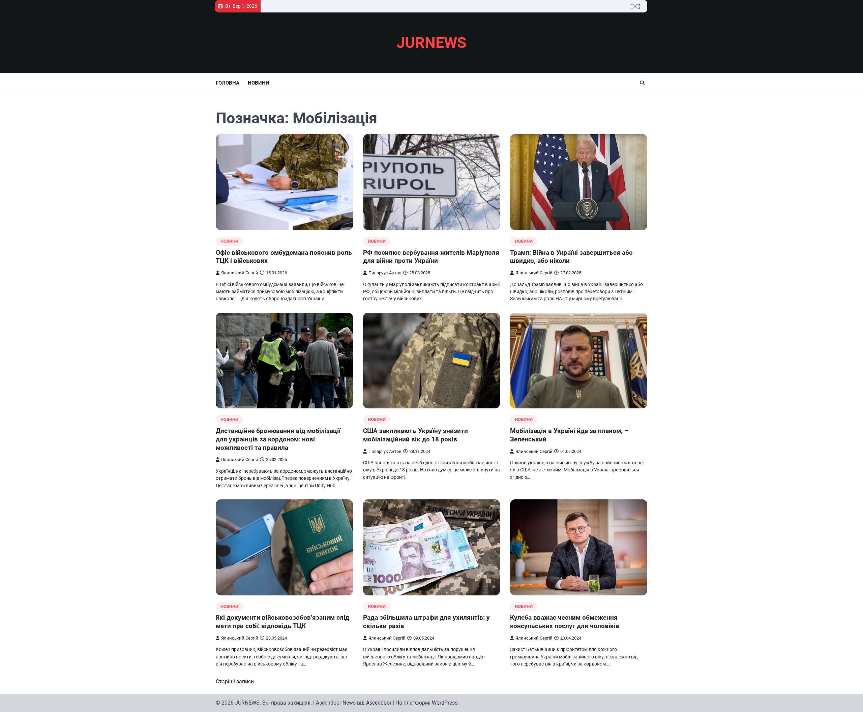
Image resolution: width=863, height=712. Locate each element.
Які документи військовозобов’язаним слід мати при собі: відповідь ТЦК (282, 622)
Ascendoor (378, 703)
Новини (258, 83)
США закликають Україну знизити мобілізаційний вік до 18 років (415, 435)
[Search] (642, 83)
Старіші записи (235, 681)
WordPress (444, 703)
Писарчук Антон (384, 272)
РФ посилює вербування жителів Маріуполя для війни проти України (431, 257)
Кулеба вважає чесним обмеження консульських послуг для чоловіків (564, 622)
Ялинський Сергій (239, 272)
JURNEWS (431, 43)
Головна (227, 83)
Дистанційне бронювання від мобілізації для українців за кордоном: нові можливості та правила (278, 439)
